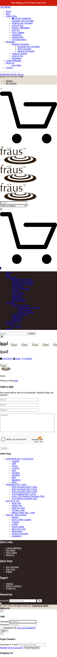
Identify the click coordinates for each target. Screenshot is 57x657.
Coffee (15, 524)
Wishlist (9, 81)
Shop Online (11, 553)
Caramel (15, 461)
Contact (9, 67)
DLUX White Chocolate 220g (24, 498)
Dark (14, 470)
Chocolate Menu (19, 39)
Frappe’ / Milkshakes (21, 28)
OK (39, 601)
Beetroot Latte (18, 508)
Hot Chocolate (12, 567)
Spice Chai (16, 503)
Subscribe (4, 601)
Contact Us (11, 588)
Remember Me (10, 628)
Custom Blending (13, 60)
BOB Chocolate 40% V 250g (24, 487)
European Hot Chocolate (23, 21)
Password (4, 624)
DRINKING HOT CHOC (16, 484)
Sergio (18, 358)
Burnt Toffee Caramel (21, 519)
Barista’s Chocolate (26, 51)
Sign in (4, 630)
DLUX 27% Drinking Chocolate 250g (28, 496)
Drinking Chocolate (20, 44)
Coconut (15, 468)
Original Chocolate (20, 534)
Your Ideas (16, 65)
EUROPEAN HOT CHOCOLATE (19, 459)
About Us (10, 63)
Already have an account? (11, 647)
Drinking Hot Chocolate (22, 23)
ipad (16, 380)
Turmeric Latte (18, 510)
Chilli (14, 463)
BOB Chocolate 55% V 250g (24, 489)
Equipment (16, 35)
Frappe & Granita (19, 53)
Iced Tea (15, 30)
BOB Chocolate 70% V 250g (24, 491)
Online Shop (11, 16)
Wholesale (10, 42)
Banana (15, 517)
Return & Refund (13, 586)
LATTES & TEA (12, 501)
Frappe (9, 572)
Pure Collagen (18, 32)
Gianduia (16, 473)
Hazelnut (16, 475)
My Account (11, 83)
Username (4, 621)
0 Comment (27, 358)
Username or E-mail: (9, 644)
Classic (15, 466)
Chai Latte (10, 569)
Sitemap (9, 584)
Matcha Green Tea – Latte (23, 512)
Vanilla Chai (17, 505)
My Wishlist (5, 7)
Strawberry (16, 536)
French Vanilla (18, 526)
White (14, 482)
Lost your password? (26, 628)
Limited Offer (17, 37)
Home (8, 11)
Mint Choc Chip (19, 529)
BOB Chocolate (24, 49)
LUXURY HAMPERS (22, 18)
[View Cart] (28, 145)
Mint (14, 477)
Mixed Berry (17, 531)
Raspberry (16, 480)
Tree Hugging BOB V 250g (24, 494)
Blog (8, 14)
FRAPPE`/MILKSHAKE (16, 515)
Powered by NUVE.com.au (11, 74)
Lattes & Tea (17, 25)
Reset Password (32, 648)
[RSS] (1, 603)
